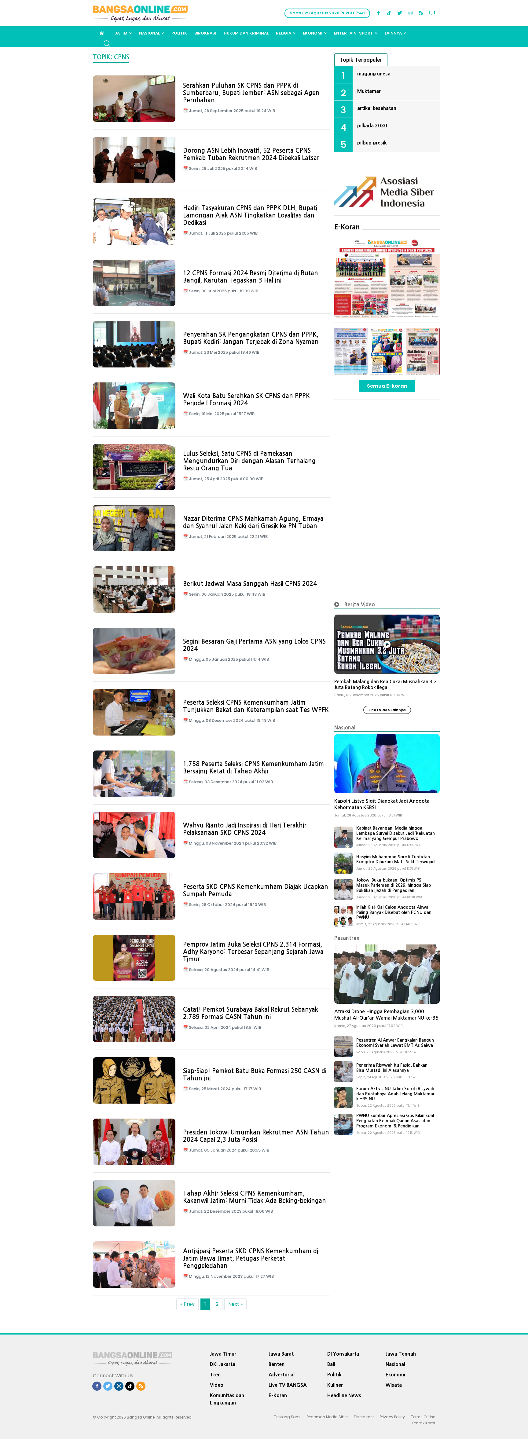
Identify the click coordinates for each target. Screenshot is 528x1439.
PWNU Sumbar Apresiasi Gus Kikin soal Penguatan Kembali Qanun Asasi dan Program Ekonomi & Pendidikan (395, 1120)
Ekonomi (312, 33)
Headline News (344, 1395)
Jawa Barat (281, 1353)
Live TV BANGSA (288, 1384)
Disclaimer (364, 1416)
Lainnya (393, 33)
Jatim (121, 33)
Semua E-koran (387, 385)
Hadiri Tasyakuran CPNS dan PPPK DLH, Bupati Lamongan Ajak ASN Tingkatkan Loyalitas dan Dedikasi (250, 215)
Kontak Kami (423, 1423)
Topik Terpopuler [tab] (360, 59)
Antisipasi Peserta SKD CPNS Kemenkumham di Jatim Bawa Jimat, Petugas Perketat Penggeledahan (250, 1258)
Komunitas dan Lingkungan (227, 1399)
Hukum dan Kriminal (246, 33)
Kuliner (335, 1384)
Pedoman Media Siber (327, 1416)
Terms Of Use (423, 1416)
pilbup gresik (372, 142)
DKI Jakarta (222, 1364)
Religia (283, 33)
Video (216, 1384)
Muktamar (369, 91)
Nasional (149, 33)
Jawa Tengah (401, 1353)
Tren (215, 1374)
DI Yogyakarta (343, 1353)
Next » (235, 1304)
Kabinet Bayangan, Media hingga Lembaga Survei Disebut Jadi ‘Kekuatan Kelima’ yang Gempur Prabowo (395, 833)
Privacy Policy (392, 1416)
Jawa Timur (223, 1353)
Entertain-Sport (353, 33)
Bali (331, 1364)
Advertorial (282, 1374)
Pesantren (347, 937)
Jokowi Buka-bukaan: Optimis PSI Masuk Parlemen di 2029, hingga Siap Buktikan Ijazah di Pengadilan (393, 885)
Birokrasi (205, 33)
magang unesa (374, 73)
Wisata (394, 1384)
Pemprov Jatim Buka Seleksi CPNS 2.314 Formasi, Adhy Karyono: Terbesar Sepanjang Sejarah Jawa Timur (253, 951)
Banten (276, 1364)
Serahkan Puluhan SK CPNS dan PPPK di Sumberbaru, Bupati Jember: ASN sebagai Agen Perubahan (251, 92)
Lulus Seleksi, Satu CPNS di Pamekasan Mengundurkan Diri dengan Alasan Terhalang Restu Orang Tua (249, 461)
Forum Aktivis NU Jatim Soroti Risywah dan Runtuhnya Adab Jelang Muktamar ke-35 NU (395, 1094)
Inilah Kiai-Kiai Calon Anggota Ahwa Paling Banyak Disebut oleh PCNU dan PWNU (393, 912)
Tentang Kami (287, 1416)
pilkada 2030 (372, 125)
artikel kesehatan (376, 108)
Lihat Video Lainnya (387, 709)
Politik (179, 33)
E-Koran (347, 227)
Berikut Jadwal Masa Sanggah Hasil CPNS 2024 (250, 584)
